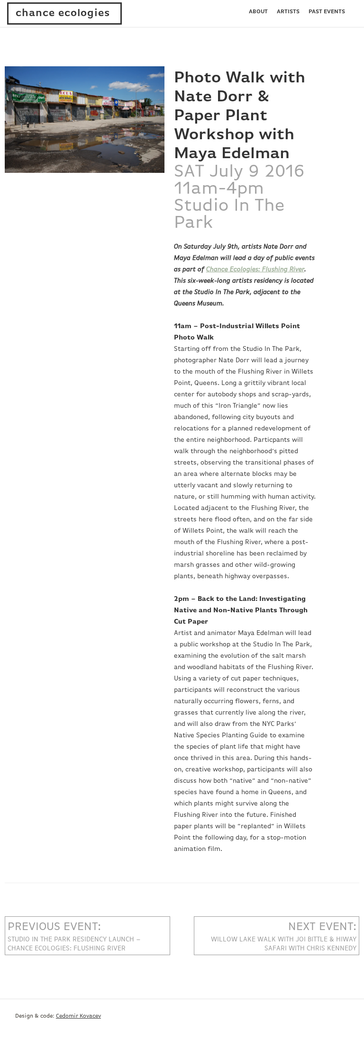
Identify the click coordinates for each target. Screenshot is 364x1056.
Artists (288, 12)
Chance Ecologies (63, 13)
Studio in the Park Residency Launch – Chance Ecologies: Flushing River (74, 936)
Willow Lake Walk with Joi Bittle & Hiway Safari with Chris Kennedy (283, 936)
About (258, 12)
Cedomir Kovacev (78, 1016)
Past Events (327, 12)
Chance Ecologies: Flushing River (255, 269)
